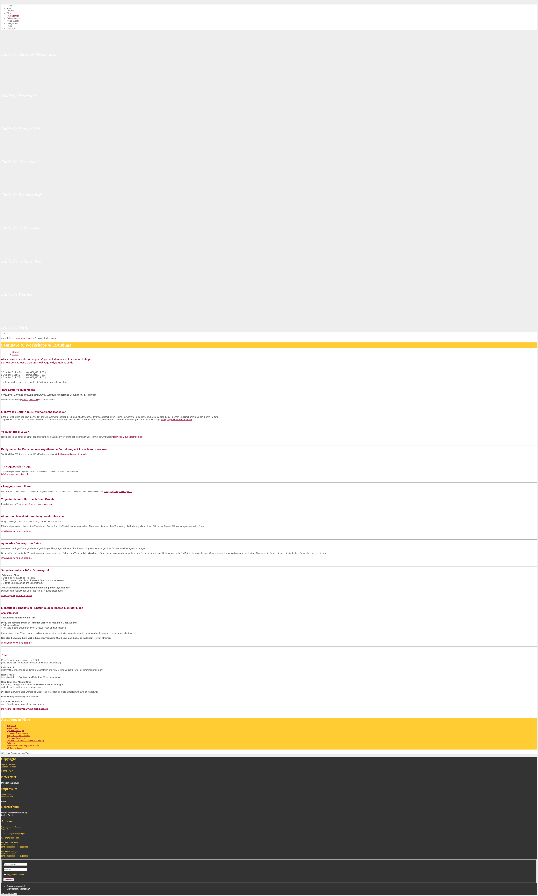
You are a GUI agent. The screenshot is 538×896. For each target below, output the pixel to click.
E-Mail (15, 354)
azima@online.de (30, 399)
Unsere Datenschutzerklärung (14, 812)
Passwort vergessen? (16, 886)
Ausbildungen (27, 338)
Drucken (16, 352)
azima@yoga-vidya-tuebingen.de (30, 709)
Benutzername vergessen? (18, 889)
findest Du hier (7, 815)
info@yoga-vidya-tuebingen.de (54, 362)
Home (17, 338)
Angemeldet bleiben (15, 874)
